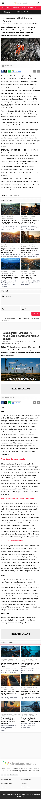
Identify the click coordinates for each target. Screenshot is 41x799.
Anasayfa (4, 23)
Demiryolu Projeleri (13, 23)
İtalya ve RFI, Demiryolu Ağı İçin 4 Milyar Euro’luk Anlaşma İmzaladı (10, 250)
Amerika (23, 245)
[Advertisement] (20, 745)
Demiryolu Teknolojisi (7, 216)
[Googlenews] (16, 775)
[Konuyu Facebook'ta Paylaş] (2, 71)
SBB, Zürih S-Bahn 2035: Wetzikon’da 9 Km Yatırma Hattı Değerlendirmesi (9, 277)
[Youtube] (11, 775)
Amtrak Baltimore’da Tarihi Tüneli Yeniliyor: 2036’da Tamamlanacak (30, 250)
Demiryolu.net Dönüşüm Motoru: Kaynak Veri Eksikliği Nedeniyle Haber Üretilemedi (10, 222)
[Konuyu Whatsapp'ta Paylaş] (9, 71)
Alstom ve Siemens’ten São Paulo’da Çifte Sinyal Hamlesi (30, 664)
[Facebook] (2, 775)
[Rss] (13, 775)
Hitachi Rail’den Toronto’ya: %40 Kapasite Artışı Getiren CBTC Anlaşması (30, 693)
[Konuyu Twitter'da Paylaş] (5, 71)
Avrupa (23, 216)
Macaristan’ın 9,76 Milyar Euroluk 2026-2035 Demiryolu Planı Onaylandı (29, 277)
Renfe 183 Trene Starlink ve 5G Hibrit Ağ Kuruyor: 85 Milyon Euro (10, 693)
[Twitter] (5, 775)
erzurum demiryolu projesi (14, 195)
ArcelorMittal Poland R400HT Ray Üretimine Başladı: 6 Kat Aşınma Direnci (30, 719)
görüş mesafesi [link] (6, 104)
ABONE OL (18, 71)
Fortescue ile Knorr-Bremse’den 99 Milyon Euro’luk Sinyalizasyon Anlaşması (8, 720)
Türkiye (15, 216)
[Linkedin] (8, 775)
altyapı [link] (33, 429)
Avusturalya (4, 714)
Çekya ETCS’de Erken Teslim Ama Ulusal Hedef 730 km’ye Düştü (10, 664)
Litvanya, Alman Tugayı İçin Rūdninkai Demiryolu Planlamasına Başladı (30, 222)
